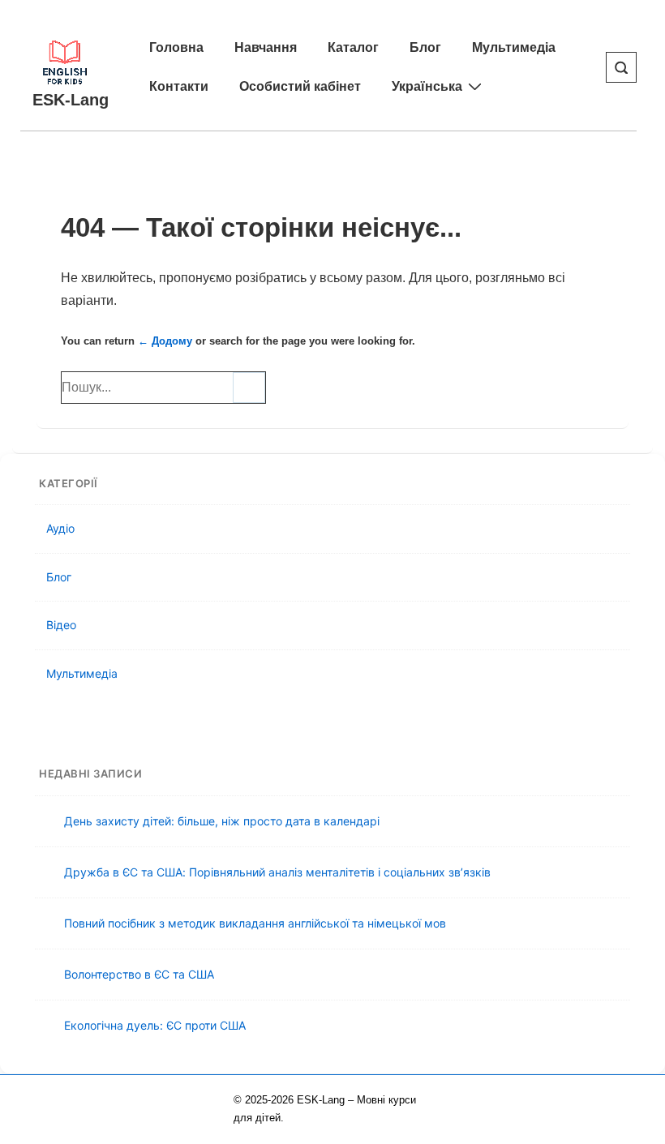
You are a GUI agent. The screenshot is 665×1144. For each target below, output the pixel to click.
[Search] (249, 387)
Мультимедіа (514, 47)
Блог (425, 47)
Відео (61, 625)
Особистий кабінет (300, 86)
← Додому (165, 341)
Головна (176, 47)
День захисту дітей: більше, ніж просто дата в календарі (222, 821)
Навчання (265, 47)
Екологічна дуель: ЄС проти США (155, 1025)
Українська (427, 86)
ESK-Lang (70, 100)
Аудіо (60, 528)
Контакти (178, 86)
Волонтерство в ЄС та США (139, 974)
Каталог (353, 47)
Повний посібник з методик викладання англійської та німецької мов (255, 923)
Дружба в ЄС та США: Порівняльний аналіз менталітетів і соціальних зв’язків (277, 872)
